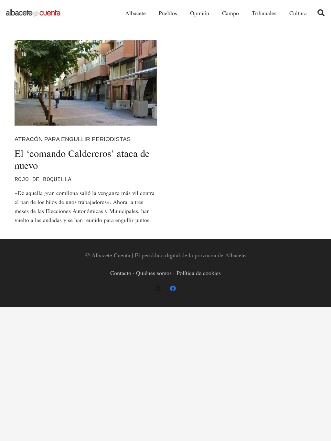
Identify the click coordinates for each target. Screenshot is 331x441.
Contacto (120, 273)
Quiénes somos (154, 273)
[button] (321, 13)
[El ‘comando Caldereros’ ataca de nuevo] (86, 83)
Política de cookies (198, 273)
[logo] (33, 13)
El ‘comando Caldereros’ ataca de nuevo (82, 159)
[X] (158, 288)
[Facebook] (173, 288)
